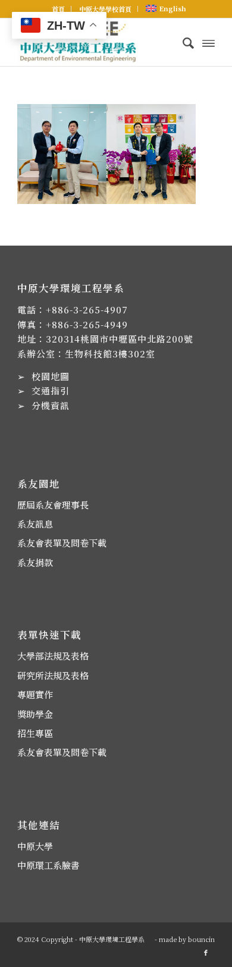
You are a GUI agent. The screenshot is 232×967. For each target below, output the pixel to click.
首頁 (58, 9)
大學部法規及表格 (53, 655)
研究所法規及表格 (53, 675)
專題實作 (35, 694)
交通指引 (51, 390)
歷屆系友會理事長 (53, 504)
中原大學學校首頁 (105, 9)
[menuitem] (58, 9)
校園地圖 (51, 376)
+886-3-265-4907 (87, 309)
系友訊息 (35, 523)
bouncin (201, 939)
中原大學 (35, 846)
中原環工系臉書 (48, 865)
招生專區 (35, 733)
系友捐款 (35, 562)
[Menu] (208, 42)
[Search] (182, 42)
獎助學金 (35, 714)
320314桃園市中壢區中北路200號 (119, 338)
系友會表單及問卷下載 (61, 542)
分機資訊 (51, 405)
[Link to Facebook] (206, 952)
